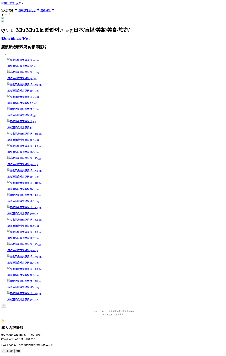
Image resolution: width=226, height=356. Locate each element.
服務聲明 (119, 314)
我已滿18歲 (7, 351)
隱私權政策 (108, 314)
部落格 (18, 39)
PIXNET (102, 311)
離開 (18, 351)
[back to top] (3, 305)
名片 (28, 39)
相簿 (7, 39)
